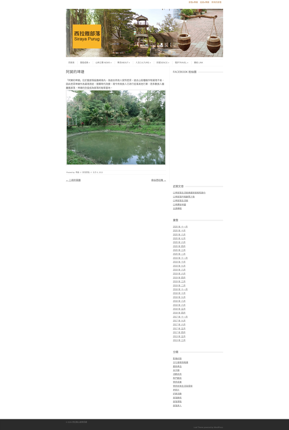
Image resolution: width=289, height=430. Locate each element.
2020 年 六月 (179, 242)
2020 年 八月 (179, 234)
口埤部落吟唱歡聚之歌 (184, 196)
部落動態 (177, 397)
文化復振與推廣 (180, 362)
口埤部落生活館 (180, 200)
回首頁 (71, 62)
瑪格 (77, 172)
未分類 (176, 370)
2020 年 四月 (179, 246)
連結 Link (198, 62)
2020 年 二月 (179, 254)
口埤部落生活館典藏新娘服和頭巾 (189, 192)
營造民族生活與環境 (182, 386)
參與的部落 (216, 2)
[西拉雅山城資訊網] (144, 56)
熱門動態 (177, 378)
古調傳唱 (177, 208)
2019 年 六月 (179, 273)
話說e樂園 (204, 2)
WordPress (218, 427)
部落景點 (86, 172)
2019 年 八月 (179, 270)
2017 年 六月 (179, 324)
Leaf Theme (198, 427)
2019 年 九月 (179, 266)
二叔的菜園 (73, 180)
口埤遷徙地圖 (179, 204)
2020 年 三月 (179, 250)
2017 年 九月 (179, 320)
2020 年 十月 (179, 230)
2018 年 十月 (179, 293)
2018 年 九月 (179, 297)
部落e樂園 (193, 2)
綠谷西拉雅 (158, 180)
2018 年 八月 (179, 301)
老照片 (176, 390)
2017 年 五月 (179, 328)
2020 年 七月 (179, 238)
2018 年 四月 (179, 313)
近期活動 (177, 393)
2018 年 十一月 (180, 289)
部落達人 (177, 405)
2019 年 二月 (179, 285)
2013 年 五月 (179, 336)
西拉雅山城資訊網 (79, 422)
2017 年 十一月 (180, 317)
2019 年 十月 (179, 262)
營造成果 (84, 62)
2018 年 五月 (179, 309)
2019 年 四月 (179, 277)
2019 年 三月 (179, 281)
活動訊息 (177, 374)
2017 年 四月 (179, 332)
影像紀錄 (177, 358)
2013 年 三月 (179, 340)
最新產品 (177, 366)
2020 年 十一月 (180, 226)
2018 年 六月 (179, 305)
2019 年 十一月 (180, 258)
